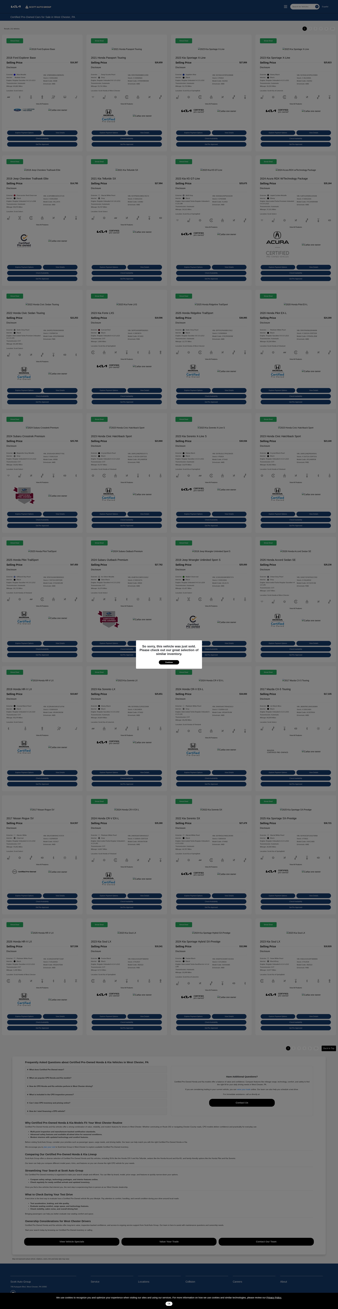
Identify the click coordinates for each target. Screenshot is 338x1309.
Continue (169, 662)
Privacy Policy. (274, 1297)
